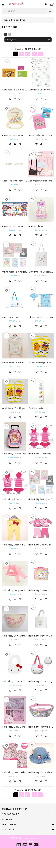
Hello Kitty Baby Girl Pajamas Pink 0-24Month (27, 590)
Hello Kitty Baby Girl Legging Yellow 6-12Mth (26, 544)
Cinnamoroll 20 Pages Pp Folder (19, 271)
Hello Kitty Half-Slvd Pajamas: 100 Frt (22, 772)
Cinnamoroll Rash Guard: (16, 362)
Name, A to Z (28, 39)
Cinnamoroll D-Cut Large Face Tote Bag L (25, 317)
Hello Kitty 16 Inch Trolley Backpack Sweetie (26, 453)
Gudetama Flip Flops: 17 (15, 408)
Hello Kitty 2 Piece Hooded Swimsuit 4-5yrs (25, 499)
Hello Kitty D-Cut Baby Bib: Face (19, 681)
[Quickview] (15, 98)
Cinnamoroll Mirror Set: (41, 317)
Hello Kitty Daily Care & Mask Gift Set (22, 726)
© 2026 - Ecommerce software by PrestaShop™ (28, 839)
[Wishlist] (20, 98)
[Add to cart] (10, 98)
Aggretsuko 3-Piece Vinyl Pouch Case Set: (25, 89)
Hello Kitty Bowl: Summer (15, 635)
